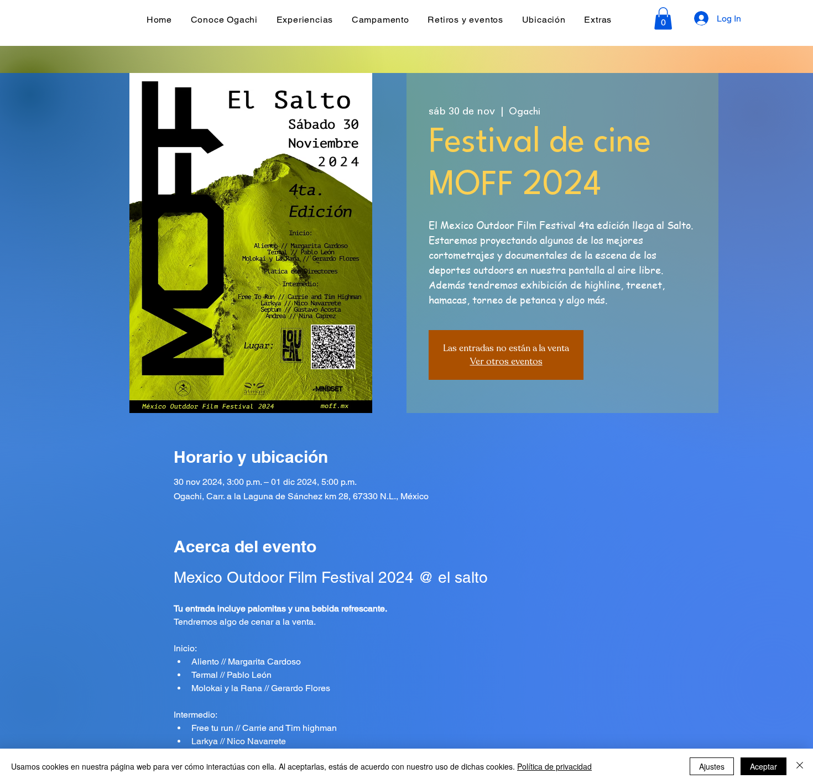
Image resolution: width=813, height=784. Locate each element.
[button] (663, 18)
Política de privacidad (554, 766)
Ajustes (712, 766)
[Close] (799, 766)
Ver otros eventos (506, 362)
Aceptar (763, 766)
